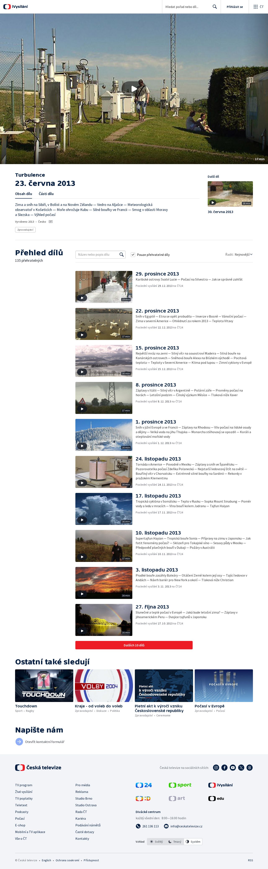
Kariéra (80, 818)
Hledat (215, 7)
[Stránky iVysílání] (220, 786)
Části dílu (46, 193)
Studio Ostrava (86, 805)
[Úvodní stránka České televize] (38, 767)
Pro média (82, 785)
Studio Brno (83, 798)
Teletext (21, 805)
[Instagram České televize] (216, 767)
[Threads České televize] (249, 767)
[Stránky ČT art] (177, 800)
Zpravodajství (25, 229)
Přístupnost (91, 860)
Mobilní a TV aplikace (30, 832)
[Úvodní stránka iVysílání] (19, 6)
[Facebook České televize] (224, 767)
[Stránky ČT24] (144, 786)
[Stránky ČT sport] (180, 786)
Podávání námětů (87, 825)
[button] (134, 89)
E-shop (20, 825)
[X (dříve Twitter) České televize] (241, 767)
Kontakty (82, 838)
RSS (250, 860)
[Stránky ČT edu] (216, 800)
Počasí (19, 818)
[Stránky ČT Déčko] (143, 800)
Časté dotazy (84, 832)
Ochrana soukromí (67, 860)
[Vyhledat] (122, 254)
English (46, 860)
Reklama (81, 792)
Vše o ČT (21, 838)
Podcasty (21, 812)
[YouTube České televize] (232, 767)
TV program (23, 785)
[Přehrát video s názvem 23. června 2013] (134, 88)
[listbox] (174, 841)
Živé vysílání (23, 792)
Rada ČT (81, 812)
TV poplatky (23, 798)
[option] (156, 841)
